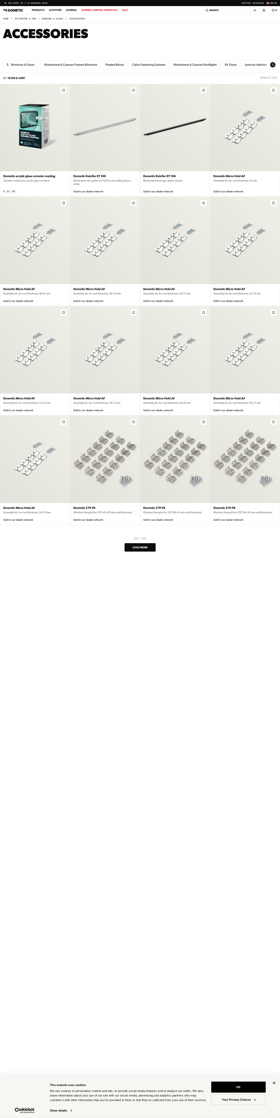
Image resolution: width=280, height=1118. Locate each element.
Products (38, 10)
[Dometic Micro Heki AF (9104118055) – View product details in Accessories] (105, 251)
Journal (71, 10)
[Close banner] (274, 1083)
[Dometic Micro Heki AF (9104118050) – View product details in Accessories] (175, 360)
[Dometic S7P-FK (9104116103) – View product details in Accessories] (175, 470)
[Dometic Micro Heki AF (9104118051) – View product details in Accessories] (105, 360)
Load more (140, 547)
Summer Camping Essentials (99, 10)
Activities (55, 10)
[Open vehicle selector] (254, 10)
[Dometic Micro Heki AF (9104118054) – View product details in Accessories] (175, 251)
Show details (58, 1110)
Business (258, 3)
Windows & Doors (52, 19)
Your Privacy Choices (236, 1099)
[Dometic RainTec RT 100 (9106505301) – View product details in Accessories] (175, 140)
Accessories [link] (77, 19)
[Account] (263, 10)
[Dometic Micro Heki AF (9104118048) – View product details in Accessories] (35, 470)
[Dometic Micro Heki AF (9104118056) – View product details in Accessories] (35, 251)
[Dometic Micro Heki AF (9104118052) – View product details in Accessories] (35, 360)
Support (246, 3)
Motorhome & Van (25, 19)
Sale (125, 10)
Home (6, 19)
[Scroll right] (272, 64)
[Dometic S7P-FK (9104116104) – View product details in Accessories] (105, 470)
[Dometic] (13, 10)
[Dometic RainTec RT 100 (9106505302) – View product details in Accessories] (105, 140)
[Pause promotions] (5, 3)
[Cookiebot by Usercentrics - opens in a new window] (24, 1110)
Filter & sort (16, 78)
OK (238, 1087)
